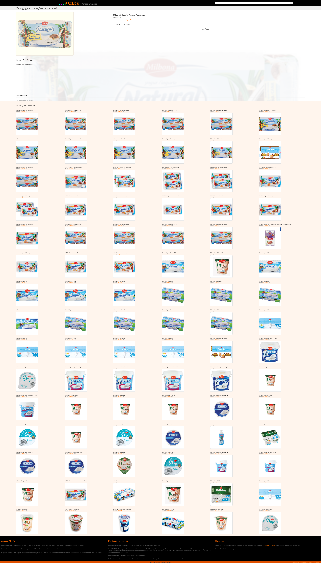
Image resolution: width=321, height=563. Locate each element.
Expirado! (129, 20)
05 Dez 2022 (71, 425)
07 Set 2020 (120, 225)
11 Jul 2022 (23, 140)
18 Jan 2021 (265, 254)
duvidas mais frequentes (269, 545)
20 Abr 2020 (265, 339)
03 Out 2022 (265, 396)
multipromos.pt (295, 562)
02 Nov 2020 (23, 168)
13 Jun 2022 (217, 282)
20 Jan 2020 (168, 254)
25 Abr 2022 (23, 396)
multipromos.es (304, 562)
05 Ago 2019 (120, 254)
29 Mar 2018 (71, 482)
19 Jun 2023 (265, 311)
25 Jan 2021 (120, 111)
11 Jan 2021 (217, 254)
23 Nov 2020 (23, 368)
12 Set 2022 (217, 396)
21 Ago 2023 (217, 453)
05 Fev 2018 (23, 510)
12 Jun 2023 (23, 339)
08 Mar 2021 (23, 282)
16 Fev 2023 (217, 425)
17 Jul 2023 (120, 339)
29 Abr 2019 (265, 510)
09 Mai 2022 (71, 396)
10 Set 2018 (23, 254)
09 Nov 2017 (120, 168)
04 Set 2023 (265, 140)
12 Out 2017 (71, 168)
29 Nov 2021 (217, 368)
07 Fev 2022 (265, 111)
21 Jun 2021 (217, 225)
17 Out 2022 (120, 140)
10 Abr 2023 (71, 453)
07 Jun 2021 (168, 482)
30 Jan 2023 (168, 425)
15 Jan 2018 (217, 168)
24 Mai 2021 (71, 282)
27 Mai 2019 (120, 482)
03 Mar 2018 (265, 168)
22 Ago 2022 (71, 140)
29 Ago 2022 (168, 396)
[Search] (291, 3)
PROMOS (72, 3)
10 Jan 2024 (265, 225)
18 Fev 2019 (217, 510)
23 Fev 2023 (265, 425)
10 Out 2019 (23, 225)
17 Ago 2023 (217, 482)
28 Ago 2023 (265, 453)
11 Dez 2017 (168, 168)
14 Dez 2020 (71, 111)
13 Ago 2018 (23, 197)
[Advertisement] (229, 24)
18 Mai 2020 (71, 225)
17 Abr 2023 (23, 453)
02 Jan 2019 (71, 254)
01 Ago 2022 (265, 282)
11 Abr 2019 (120, 197)
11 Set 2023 (23, 482)
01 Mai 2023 (217, 311)
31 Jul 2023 (168, 453)
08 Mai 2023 (168, 311)
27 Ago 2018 (120, 510)
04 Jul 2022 (120, 396)
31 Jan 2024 (217, 339)
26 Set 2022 (23, 311)
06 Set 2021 (168, 111)
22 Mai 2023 (217, 140)
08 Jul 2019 (217, 197)
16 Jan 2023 (120, 425)
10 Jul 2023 (71, 339)
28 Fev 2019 (71, 197)
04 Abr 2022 (265, 368)
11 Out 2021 (168, 282)
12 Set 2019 (265, 197)
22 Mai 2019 (168, 197)
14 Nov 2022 (71, 311)
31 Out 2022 (23, 425)
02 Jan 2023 (120, 311)
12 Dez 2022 (168, 140)
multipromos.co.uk (314, 562)
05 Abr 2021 (120, 368)
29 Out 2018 (168, 510)
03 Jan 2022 (217, 111)
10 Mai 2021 (168, 225)
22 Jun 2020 (23, 111)
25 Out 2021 (168, 368)
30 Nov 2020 (71, 368)
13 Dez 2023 (168, 339)
